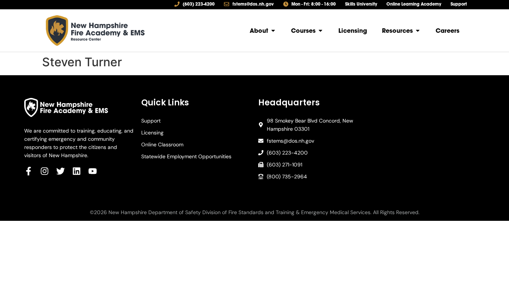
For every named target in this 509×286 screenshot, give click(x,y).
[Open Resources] (418, 30)
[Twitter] (60, 171)
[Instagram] (44, 171)
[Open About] (273, 30)
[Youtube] (92, 171)
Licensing (152, 132)
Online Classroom (162, 144)
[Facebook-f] (28, 171)
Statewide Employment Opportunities (186, 156)
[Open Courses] (320, 30)
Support (151, 120)
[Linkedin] (76, 171)
